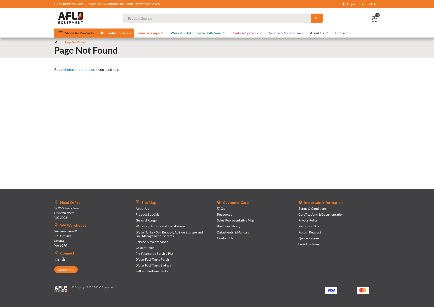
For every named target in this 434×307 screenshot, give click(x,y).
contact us (87, 69)
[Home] (57, 42)
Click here (62, 4)
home (69, 69)
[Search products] (317, 18)
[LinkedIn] (57, 259)
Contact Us (66, 269)
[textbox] (217, 18)
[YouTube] (63, 259)
